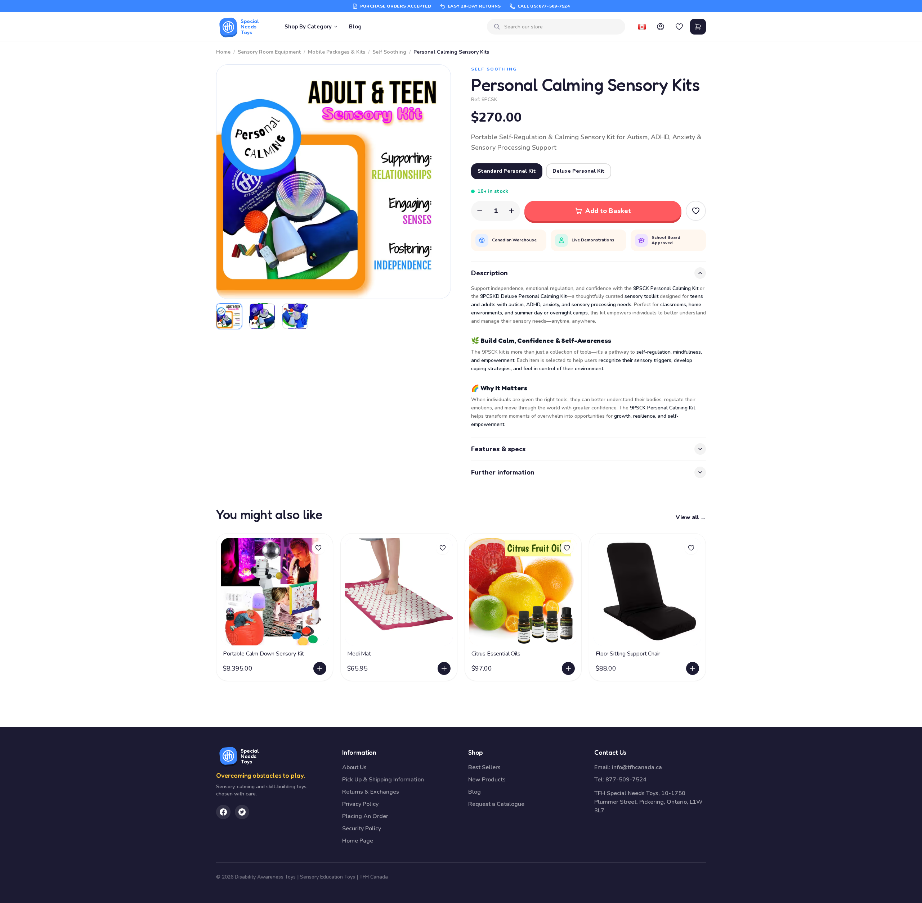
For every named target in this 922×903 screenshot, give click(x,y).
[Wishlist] (679, 27)
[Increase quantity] (511, 211)
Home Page (357, 841)
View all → (691, 517)
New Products (487, 780)
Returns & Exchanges (370, 792)
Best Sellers (484, 767)
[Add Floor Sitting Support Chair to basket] (692, 668)
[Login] (660, 27)
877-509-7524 (625, 780)
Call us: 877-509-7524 (544, 6)
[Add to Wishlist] (696, 211)
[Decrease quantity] (479, 211)
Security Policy (361, 828)
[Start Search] (497, 26)
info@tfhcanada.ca (637, 767)
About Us (354, 767)
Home (223, 52)
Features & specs (498, 449)
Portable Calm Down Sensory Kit (263, 654)
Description (489, 273)
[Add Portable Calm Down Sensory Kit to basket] (319, 668)
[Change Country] (642, 27)
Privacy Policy (360, 804)
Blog (355, 26)
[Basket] (698, 27)
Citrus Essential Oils (495, 654)
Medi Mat (359, 654)
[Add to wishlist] (318, 547)
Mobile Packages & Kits (336, 52)
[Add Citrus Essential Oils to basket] (568, 668)
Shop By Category (308, 26)
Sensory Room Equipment (269, 52)
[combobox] (561, 27)
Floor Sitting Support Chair (628, 654)
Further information (502, 472)
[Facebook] (223, 812)
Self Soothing (389, 52)
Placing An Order (365, 816)
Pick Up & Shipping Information (383, 780)
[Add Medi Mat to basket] (444, 668)
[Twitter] (242, 812)
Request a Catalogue (496, 804)
